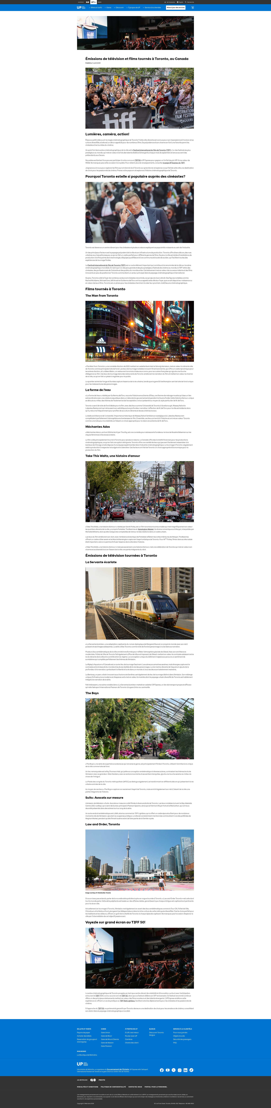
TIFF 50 (125, 996)
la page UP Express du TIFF (174, 163)
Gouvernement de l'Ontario (118, 1069)
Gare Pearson (106, 1046)
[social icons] (82, 1064)
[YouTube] (167, 1070)
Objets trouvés (179, 1036)
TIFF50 (138, 160)
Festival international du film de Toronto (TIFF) (107, 265)
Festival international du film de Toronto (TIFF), (152, 150)
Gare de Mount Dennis (110, 1039)
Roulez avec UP (131, 1036)
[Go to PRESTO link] (102, 1080)
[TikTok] (191, 1070)
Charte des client (131, 1043)
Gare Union (105, 1033)
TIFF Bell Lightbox (127, 1001)
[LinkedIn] (185, 1070)
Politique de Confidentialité (113, 1087)
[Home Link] (81, 7)
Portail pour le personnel (156, 1087)
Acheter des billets (84, 1036)
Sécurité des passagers (182, 1039)
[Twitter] (173, 1070)
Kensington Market (146, 529)
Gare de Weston (107, 1043)
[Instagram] (179, 1070)
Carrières (128, 1039)
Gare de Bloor (106, 1036)
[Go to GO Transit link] (93, 1080)
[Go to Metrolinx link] (82, 1080)
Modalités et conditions (87, 1087)
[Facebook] (161, 1070)
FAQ (175, 1043)
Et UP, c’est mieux (131, 1033)
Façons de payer (83, 1033)
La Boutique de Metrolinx (87, 1055)
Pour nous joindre (180, 1033)
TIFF (97, 996)
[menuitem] (81, 2)
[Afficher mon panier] (192, 7)
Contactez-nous (135, 1087)
